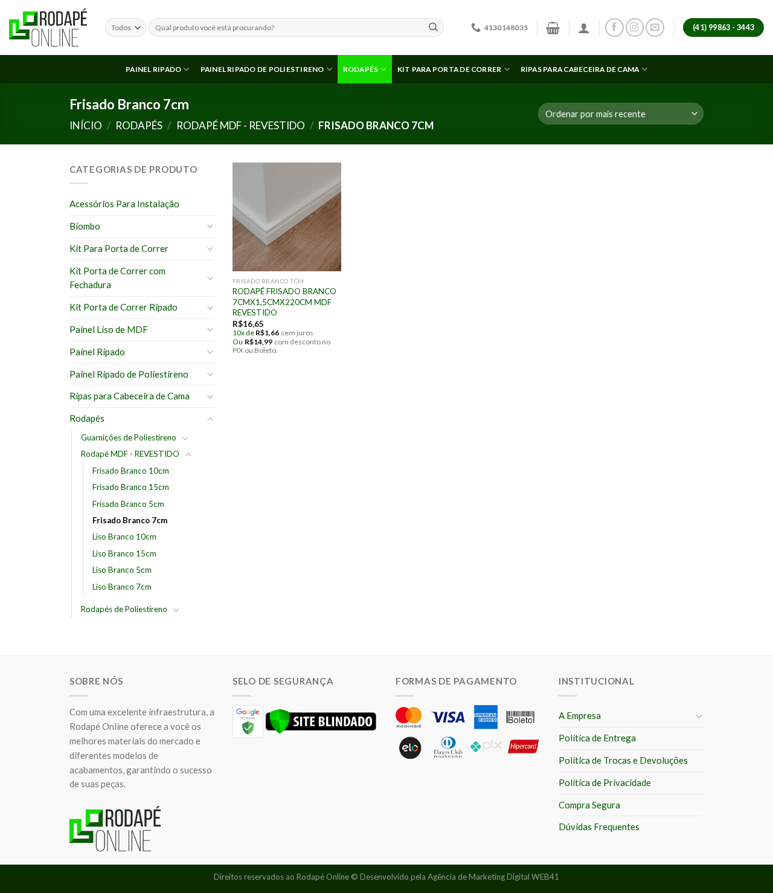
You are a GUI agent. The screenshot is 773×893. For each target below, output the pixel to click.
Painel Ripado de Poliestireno (262, 69)
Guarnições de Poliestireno (128, 437)
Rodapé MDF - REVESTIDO (240, 125)
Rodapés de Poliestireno (124, 609)
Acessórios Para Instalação (124, 203)
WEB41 (545, 877)
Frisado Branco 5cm (128, 504)
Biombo (84, 226)
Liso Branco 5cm (122, 570)
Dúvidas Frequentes (599, 826)
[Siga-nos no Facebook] (614, 27)
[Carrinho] (553, 28)
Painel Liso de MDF (108, 329)
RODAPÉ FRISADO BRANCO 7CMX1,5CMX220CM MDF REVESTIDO (284, 301)
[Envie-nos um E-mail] (655, 27)
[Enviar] (433, 27)
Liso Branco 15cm (124, 553)
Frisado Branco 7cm (129, 520)
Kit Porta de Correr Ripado (123, 306)
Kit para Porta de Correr (449, 69)
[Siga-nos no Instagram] (635, 27)
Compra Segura (589, 804)
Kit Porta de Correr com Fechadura (117, 278)
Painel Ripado (153, 69)
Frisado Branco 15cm (130, 487)
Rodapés (361, 69)
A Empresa (580, 715)
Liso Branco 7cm (122, 587)
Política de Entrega (597, 737)
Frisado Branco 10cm (130, 471)
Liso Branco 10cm (124, 536)
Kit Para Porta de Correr (118, 248)
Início (85, 125)
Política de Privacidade (605, 782)
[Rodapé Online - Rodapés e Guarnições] (48, 27)
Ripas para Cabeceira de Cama (580, 69)
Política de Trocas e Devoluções (623, 760)
